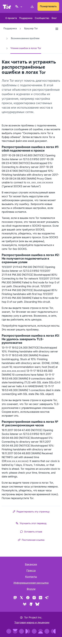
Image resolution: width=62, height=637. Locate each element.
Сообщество (42, 18)
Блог (54, 18)
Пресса (31, 570)
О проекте (11, 18)
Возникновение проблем (25, 38)
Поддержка (25, 18)
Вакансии (31, 564)
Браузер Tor (31, 28)
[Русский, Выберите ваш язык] (19, 6)
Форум (31, 588)
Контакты (31, 576)
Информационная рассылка (31, 582)
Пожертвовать (48, 6)
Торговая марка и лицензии (31, 622)
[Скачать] (31, 6)
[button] (31, 512)
